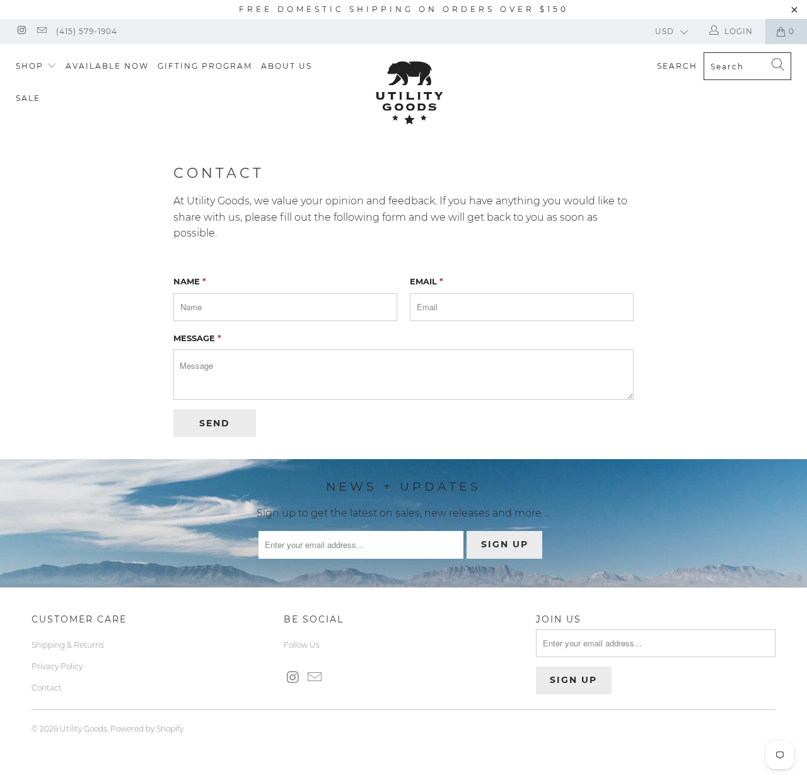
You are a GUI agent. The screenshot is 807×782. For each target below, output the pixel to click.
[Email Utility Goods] (40, 31)
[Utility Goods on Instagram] (21, 31)
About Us (286, 66)
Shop (31, 66)
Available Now (107, 66)
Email (426, 281)
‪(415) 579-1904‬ (86, 31)
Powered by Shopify (146, 728)
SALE (28, 98)
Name (189, 281)
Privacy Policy (57, 666)
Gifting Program (205, 66)
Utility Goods (83, 728)
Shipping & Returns (68, 645)
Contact (47, 687)
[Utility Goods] (410, 92)
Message (197, 338)
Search (677, 66)
